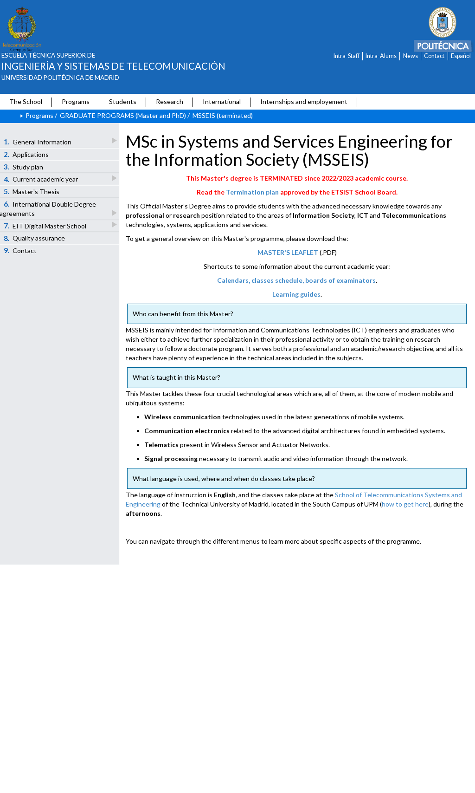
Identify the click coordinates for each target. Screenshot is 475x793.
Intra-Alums (381, 55)
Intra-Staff (346, 55)
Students (122, 101)
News (410, 55)
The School (25, 101)
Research (169, 101)
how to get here (405, 504)
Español (461, 55)
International (222, 101)
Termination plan (252, 192)
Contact (434, 55)
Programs (76, 101)
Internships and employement (303, 101)
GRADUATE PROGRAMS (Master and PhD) (123, 115)
